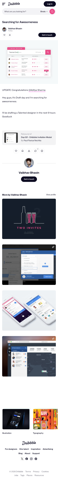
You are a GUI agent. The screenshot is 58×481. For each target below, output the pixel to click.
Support (36, 453)
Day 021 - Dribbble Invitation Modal (36, 137)
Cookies (45, 471)
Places (29, 475)
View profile (51, 194)
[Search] (52, 11)
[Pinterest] (36, 458)
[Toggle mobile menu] (3, 4)
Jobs (16, 475)
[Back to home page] (14, 4)
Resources (39, 475)
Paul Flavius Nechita (32, 140)
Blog (20, 453)
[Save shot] (10, 35)
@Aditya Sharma (37, 90)
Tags (22, 475)
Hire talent (24, 449)
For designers (11, 449)
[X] (22, 458)
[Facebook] (26, 458)
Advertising (48, 449)
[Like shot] (4, 35)
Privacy (36, 471)
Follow (10, 31)
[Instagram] (31, 458)
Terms (28, 471)
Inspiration (36, 449)
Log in (49, 4)
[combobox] (20, 11)
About (27, 453)
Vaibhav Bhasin (15, 28)
